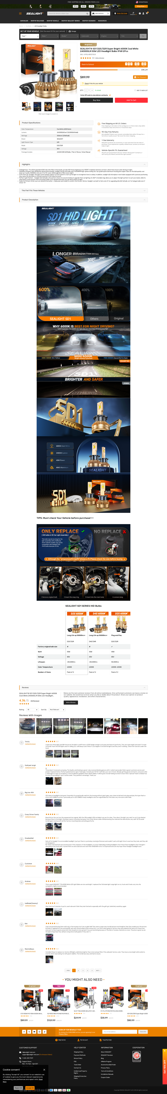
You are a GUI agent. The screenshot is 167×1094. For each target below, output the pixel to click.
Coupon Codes (105, 1077)
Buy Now (96, 100)
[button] (76, 106)
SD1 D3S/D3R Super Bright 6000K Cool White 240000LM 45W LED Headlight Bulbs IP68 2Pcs (137, 1014)
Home (21, 26)
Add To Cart (131, 100)
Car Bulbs (24, 21)
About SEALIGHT (106, 1052)
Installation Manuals (107, 1074)
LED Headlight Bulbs (41, 26)
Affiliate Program (106, 1061)
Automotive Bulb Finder (108, 1065)
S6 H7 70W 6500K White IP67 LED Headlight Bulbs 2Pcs (84, 1011)
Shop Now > (141, 6)
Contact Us (77, 1068)
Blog (102, 1058)
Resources (102, 21)
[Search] (87, 14)
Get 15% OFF (164, 1066)
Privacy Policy (63, 1034)
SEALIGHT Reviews (107, 1055)
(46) (93, 58)
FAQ (75, 1061)
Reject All (18, 1088)
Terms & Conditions (107, 1071)
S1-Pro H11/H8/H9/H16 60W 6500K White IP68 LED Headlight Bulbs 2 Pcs (112, 1011)
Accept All (30, 1088)
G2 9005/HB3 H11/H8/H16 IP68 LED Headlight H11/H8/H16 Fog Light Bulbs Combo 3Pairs (58, 1014)
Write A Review (70, 702)
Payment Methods (80, 1055)
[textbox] (29, 36)
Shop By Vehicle (53, 21)
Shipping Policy (78, 1052)
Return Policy (78, 1058)
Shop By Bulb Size (37, 21)
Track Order (77, 1065)
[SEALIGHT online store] (35, 13)
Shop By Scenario (88, 21)
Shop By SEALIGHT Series (70, 21)
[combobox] (29, 36)
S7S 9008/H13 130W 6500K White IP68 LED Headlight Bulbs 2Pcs (31, 1014)
